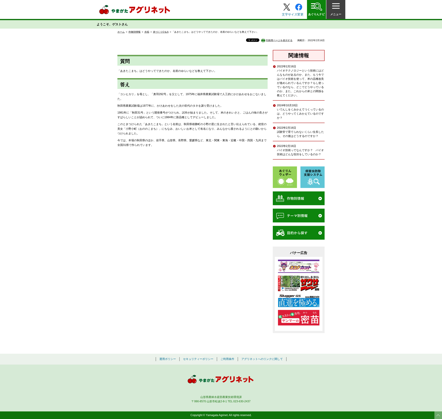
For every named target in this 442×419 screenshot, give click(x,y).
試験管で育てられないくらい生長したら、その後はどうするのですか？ (300, 133)
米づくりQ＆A (161, 31)
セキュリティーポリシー (198, 359)
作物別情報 (134, 31)
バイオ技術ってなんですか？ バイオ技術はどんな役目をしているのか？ (300, 152)
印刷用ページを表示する (279, 40)
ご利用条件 (227, 359)
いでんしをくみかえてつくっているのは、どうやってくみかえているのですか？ (300, 113)
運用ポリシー (167, 359)
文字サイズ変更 (293, 14)
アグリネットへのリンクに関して (262, 359)
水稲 (146, 31)
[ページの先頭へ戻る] (438, 415)
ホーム (121, 31)
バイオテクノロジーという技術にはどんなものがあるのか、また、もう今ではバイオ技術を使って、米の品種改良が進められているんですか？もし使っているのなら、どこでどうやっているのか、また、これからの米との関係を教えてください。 (300, 83)
